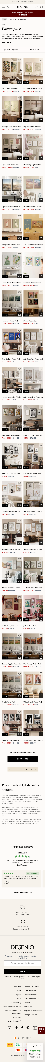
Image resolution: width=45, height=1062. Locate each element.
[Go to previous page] (10, 769)
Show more (22, 759)
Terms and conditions (32, 999)
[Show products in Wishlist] (36, 7)
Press (19, 991)
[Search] (8, 7)
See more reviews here (22, 892)
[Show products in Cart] (41, 7)
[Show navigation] (3, 7)
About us (17, 987)
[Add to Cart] (19, 82)
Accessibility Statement (12, 1007)
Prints (12, 19)
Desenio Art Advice (31, 987)
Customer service (31, 991)
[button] (35, 1051)
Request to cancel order (33, 1011)
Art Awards (17, 1017)
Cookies (27, 1003)
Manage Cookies (30, 1015)
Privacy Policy (19, 977)
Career (18, 999)
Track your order (30, 995)
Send (22, 971)
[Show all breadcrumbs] (4, 19)
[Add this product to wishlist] (19, 60)
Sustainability (16, 1003)
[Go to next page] (35, 769)
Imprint (18, 995)
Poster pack (21, 19)
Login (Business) (14, 1021)
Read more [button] (6, 42)
